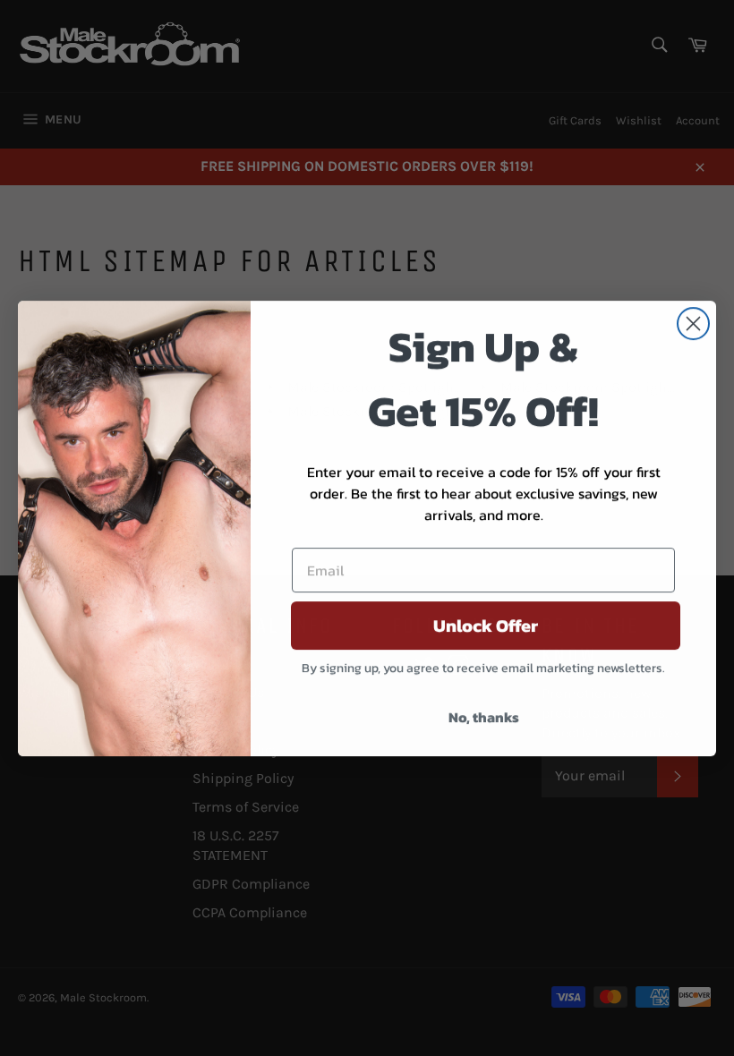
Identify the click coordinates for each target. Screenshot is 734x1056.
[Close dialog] (693, 323)
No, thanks (483, 717)
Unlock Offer (485, 625)
